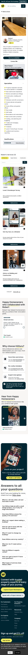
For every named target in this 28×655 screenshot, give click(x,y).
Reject (10, 652)
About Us (16, 620)
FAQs (15, 614)
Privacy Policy (21, 648)
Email (15, 625)
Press (15, 623)
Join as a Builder (5, 620)
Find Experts (4, 604)
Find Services (4, 606)
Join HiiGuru (4, 618)
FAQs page (16, 495)
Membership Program (20, 606)
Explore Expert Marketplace (13, 589)
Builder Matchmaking (6, 609)
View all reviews (20, 143)
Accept (18, 652)
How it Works (4, 611)
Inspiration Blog (18, 612)
